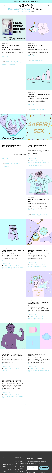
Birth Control (19, 61)
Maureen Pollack (40, 60)
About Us (17, 471)
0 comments (6, 59)
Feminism (17, 63)
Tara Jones (33, 372)
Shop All (17, 461)
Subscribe (44, 468)
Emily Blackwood (19, 165)
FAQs (21, 461)
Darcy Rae (30, 216)
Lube (9, 267)
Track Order (23, 465)
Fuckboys (30, 164)
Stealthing (4, 370)
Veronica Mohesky (11, 269)
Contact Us (23, 463)
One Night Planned (37, 266)
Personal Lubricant (15, 267)
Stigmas (36, 216)
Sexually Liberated (35, 165)
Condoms (4, 63)
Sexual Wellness (9, 64)
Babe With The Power (19, 9)
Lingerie (30, 266)
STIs (14, 64)
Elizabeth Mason (37, 111)
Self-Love (35, 320)
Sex (29, 165)
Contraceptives (11, 63)
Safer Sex (4, 166)
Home (18, 11)
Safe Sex (42, 164)
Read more (5, 56)
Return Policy (23, 470)
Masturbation (36, 164)
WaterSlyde (17, 469)
